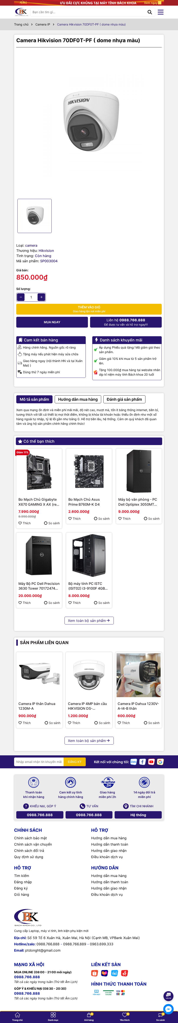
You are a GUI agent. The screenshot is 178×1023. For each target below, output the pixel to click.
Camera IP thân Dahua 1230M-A (36, 706)
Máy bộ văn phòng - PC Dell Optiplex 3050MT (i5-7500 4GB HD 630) (137, 502)
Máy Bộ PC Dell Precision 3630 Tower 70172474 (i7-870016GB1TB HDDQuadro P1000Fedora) (39, 586)
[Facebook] (142, 761)
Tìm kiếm (21, 875)
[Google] (160, 761)
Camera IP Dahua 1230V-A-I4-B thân (138, 706)
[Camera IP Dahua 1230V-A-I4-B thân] (139, 675)
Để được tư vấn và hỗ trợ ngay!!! (126, 322)
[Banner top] (89, 2)
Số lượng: (23, 289)
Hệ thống (138, 815)
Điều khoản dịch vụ (107, 857)
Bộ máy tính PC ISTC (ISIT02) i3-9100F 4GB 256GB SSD (86, 586)
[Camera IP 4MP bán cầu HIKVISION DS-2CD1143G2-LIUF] (89, 675)
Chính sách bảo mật (30, 838)
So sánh (54, 523)
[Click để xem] (89, 123)
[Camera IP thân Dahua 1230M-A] (39, 675)
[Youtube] (151, 761)
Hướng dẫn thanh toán (109, 844)
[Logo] (21, 12)
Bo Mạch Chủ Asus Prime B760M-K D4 (84, 501)
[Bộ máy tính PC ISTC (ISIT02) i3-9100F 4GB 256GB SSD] (89, 555)
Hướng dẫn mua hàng (109, 838)
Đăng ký (21, 888)
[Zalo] (133, 761)
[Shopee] (94, 973)
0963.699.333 (101, 944)
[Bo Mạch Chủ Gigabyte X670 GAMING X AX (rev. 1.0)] (39, 471)
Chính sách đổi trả (29, 850)
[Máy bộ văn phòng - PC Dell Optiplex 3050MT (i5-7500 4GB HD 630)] (139, 471)
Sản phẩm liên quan (44, 642)
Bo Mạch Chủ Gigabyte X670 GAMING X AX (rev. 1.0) (38, 502)
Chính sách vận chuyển (33, 844)
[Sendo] (124, 973)
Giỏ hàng (21, 894)
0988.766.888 (40, 815)
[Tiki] (114, 973)
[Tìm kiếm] (149, 12)
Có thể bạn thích (38, 441)
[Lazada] (104, 973)
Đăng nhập (23, 882)
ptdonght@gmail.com (43, 950)
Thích (27, 523)
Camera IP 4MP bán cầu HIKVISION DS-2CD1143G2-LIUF (87, 706)
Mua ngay (52, 322)
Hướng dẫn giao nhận (109, 850)
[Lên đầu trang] (168, 984)
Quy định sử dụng (28, 857)
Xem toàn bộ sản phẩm (87, 620)
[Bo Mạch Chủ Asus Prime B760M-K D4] (89, 471)
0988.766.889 (74, 944)
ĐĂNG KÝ (74, 762)
